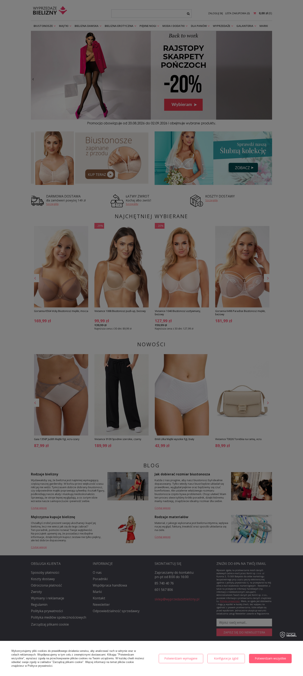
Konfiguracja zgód (226, 658)
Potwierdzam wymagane (180, 658)
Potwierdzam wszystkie (270, 658)
